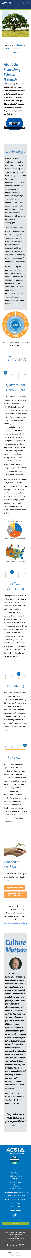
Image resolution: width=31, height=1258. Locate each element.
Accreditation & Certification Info (15, 1192)
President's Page (15, 1188)
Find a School (15, 1210)
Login (5, 8)
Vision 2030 (15, 1178)
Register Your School (14, 888)
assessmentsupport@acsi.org (15, 923)
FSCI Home (19, 45)
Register (15, 53)
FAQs (15, 1180)
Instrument (18, 49)
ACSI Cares (15, 1186)
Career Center (15, 1203)
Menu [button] (25, 3)
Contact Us (15, 1223)
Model (7, 49)
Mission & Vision (15, 1182)
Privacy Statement (15, 1255)
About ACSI (15, 1173)
